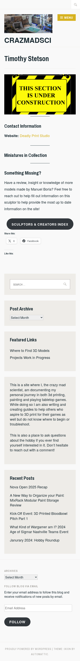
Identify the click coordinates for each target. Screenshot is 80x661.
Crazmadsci (27, 40)
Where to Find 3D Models (30, 350)
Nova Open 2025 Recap (28, 486)
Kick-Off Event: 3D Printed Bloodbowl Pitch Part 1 (38, 516)
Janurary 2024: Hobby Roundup (34, 539)
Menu (68, 17)
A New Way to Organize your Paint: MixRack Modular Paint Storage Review (37, 500)
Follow (17, 621)
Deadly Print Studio (35, 135)
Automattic (39, 654)
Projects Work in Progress (30, 357)
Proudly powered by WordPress (28, 649)
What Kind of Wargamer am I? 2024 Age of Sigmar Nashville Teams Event (39, 529)
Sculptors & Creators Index (40, 224)
